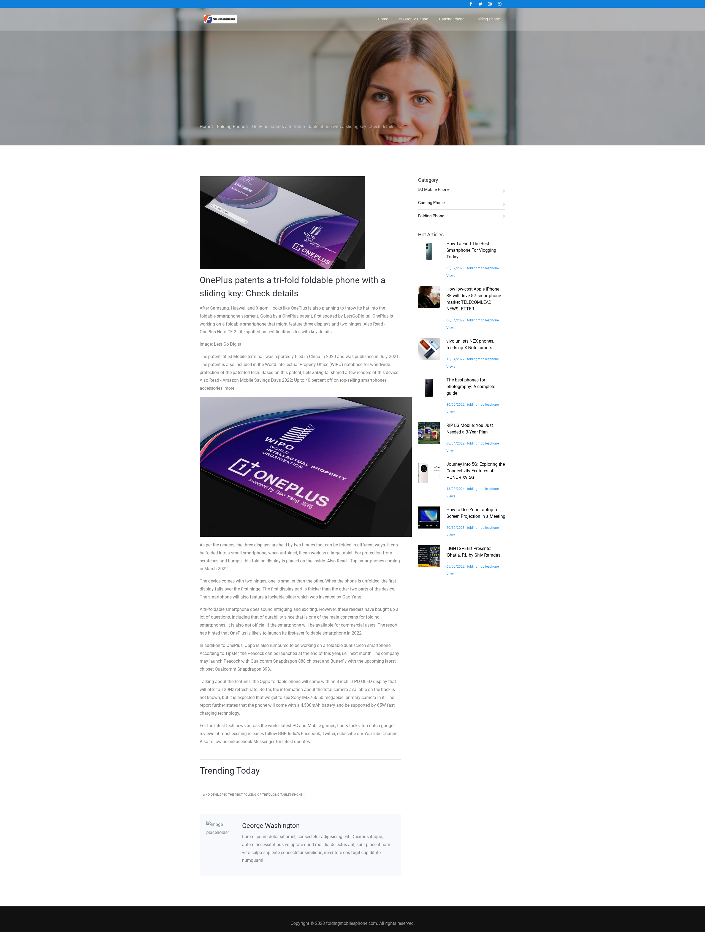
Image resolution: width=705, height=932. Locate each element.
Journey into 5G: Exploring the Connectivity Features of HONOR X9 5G (475, 471)
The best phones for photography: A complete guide (470, 386)
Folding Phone (487, 19)
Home (383, 19)
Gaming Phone (451, 19)
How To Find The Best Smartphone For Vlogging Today (471, 250)
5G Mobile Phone (413, 19)
